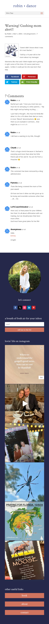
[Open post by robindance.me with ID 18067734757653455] (24, 481)
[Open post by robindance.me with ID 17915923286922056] (24, 442)
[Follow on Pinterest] (33, 307)
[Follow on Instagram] (24, 307)
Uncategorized (29, 34)
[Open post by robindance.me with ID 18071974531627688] (24, 364)
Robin (9, 34)
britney (13, 236)
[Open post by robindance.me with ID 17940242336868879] (24, 521)
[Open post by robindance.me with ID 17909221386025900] (24, 403)
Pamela (14, 183)
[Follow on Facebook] (15, 307)
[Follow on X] (20, 307)
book (24, 595)
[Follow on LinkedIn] (29, 307)
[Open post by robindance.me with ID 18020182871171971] (24, 560)
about (25, 604)
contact (24, 612)
